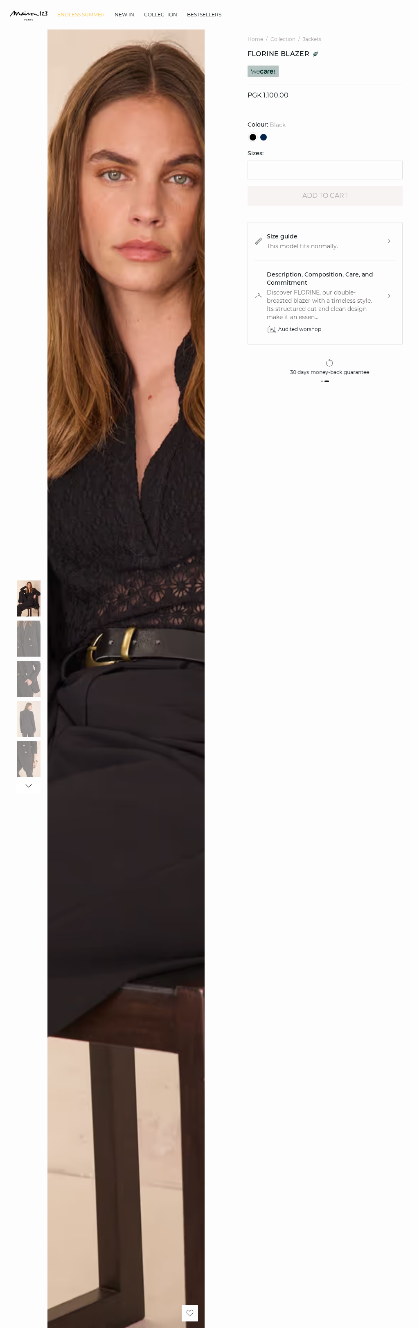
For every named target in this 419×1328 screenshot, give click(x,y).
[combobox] (325, 170)
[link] (81, 14)
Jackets (312, 39)
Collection (282, 39)
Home (255, 39)
